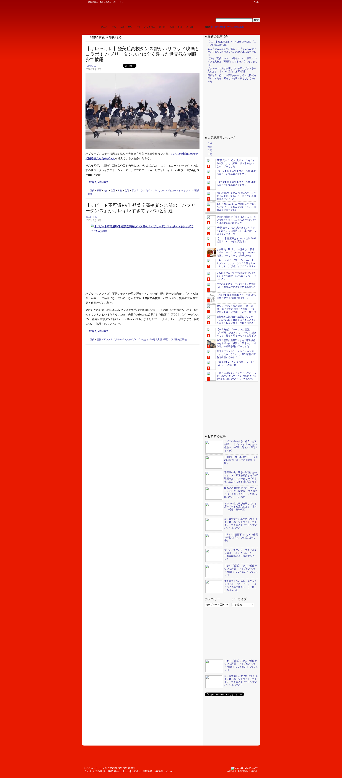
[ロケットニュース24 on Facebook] (233, 2)
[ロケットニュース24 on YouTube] (247, 2)
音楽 (134, 190)
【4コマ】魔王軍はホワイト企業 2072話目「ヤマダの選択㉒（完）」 (236, 296)
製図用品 (242, 771)
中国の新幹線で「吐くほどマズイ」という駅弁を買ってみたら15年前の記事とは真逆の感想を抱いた (236, 219)
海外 (106, 190)
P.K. (130, 27)
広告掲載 (147, 771)
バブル (127, 339)
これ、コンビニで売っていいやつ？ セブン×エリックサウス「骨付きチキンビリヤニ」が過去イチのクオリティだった (231, 265)
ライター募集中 (218, 27)
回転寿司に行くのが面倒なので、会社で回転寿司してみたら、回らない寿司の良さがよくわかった (232, 78)
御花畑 (189, 27)
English (257, 2)
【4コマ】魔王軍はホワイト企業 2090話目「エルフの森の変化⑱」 (236, 173)
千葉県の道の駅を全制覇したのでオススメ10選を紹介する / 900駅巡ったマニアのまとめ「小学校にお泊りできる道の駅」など (241, 477)
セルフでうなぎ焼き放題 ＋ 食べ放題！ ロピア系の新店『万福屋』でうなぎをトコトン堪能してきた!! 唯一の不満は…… (231, 310)
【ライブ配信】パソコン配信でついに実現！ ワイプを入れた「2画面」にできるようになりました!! (232, 61)
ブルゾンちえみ (141, 339)
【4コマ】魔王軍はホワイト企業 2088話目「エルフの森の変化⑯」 (241, 460)
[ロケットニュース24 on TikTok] (244, 2)
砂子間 (162, 27)
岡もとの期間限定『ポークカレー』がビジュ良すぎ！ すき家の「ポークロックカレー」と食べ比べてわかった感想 (240, 492)
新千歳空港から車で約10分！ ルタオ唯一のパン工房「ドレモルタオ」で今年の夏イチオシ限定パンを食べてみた (241, 523)
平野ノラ (168, 339)
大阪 (159, 339)
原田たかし (91, 217)
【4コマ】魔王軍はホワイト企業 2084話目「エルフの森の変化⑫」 (236, 240)
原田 (172, 27)
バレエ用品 (252, 771)
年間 (210, 154)
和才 (180, 27)
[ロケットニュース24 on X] (230, 2)
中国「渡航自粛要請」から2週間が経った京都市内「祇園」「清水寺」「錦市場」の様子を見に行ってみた (236, 343)
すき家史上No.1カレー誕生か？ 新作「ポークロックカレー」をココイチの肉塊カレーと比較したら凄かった (236, 252)
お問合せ (136, 771)
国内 (92, 190)
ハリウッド (162, 190)
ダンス (150, 190)
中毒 (153, 339)
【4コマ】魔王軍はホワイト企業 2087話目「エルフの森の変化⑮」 (241, 537)
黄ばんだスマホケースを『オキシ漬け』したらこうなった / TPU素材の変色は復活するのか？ (236, 354)
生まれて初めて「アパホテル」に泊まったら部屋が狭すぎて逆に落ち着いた (236, 285)
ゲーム (168, 771)
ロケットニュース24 (124, 13)
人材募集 (158, 771)
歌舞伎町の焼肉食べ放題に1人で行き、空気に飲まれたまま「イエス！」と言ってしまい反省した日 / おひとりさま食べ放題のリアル (231, 321)
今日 (210, 143)
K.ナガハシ (91, 65)
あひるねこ (149, 27)
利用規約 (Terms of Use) (116, 771)
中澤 (138, 27)
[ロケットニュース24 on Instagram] (240, 2)
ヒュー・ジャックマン (181, 190)
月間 (210, 150)
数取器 (233, 771)
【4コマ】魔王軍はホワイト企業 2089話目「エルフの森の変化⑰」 (236, 183)
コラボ (141, 190)
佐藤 (122, 27)
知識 (120, 190)
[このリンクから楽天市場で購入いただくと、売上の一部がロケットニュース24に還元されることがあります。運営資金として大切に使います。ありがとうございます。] (227, 2)
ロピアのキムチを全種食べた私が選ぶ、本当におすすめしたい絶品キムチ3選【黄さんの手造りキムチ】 (241, 446)
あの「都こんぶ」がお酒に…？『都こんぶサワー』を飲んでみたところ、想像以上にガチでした (232, 51)
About (88, 771)
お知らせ (97, 771)
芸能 (127, 190)
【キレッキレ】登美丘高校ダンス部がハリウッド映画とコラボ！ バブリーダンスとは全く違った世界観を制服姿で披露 (143, 54)
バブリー (117, 339)
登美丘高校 (181, 339)
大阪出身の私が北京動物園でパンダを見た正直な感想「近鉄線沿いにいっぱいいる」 (236, 276)
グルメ (104, 27)
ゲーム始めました (235, 27)
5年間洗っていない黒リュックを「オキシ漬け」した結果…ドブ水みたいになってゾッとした (236, 163)
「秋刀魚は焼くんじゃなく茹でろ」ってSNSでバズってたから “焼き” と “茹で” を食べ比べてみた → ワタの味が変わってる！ (231, 377)
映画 (99, 190)
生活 (113, 190)
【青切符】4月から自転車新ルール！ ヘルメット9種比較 (236, 364)
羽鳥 (114, 27)
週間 (210, 146)
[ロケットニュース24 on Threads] (237, 2)
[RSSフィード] (250, 2)
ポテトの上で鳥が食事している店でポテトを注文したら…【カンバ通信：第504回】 (232, 70)
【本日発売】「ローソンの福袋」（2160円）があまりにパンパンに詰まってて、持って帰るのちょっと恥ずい (236, 332)
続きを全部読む (98, 181)
